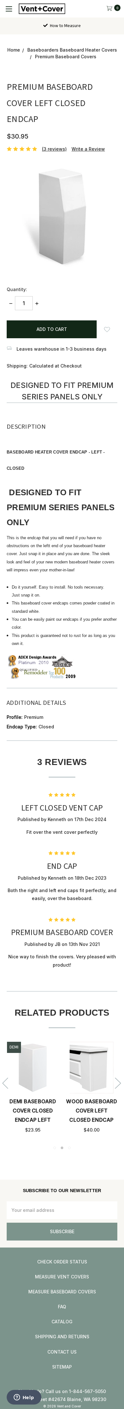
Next (117, 1082)
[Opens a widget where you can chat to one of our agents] (23, 1398)
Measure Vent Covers (62, 1276)
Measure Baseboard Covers (62, 1291)
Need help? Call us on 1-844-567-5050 (62, 1391)
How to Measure (65, 26)
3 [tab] (69, 1148)
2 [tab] (62, 1148)
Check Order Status (62, 1261)
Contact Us (62, 1352)
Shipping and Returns (62, 1336)
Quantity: (17, 289)
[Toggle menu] (8, 9)
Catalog (62, 1321)
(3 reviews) (54, 149)
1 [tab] (54, 1148)
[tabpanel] (32, 1087)
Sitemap (62, 1367)
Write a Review (88, 149)
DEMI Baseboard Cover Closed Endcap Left (33, 1110)
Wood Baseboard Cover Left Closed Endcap (91, 1110)
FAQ (62, 1306)
